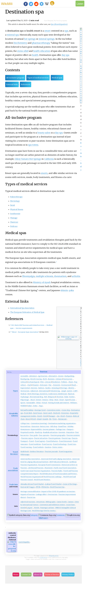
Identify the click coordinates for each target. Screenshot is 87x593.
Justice (69, 391)
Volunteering (55, 391)
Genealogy (55, 388)
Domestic (56, 385)
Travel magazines (65, 451)
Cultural (23, 382)
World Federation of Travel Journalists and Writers (58, 474)
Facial (12, 205)
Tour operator (44, 435)
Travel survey (47, 444)
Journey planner (49, 429)
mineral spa (13, 35)
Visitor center (57, 447)
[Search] (52, 3)
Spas (80, 362)
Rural (33, 400)
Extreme (34, 388)
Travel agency (40, 441)
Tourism (43, 372)
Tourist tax (31, 497)
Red (45, 397)
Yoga (41, 406)
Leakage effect (41, 494)
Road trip (38, 432)
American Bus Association (30, 459)
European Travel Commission (49, 465)
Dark (29, 385)
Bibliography (51, 502)
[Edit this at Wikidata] (12, 551)
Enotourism (67, 379)
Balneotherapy (16, 197)
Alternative (52, 376)
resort (47, 31)
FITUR (38, 487)
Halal (66, 397)
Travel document (65, 441)
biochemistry (20, 43)
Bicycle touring (36, 379)
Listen (80, 3)
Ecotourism (65, 385)
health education (41, 51)
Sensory (45, 400)
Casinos (71, 502)
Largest (29, 508)
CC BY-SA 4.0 (43, 557)
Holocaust (43, 385)
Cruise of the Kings (70, 484)
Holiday (70, 426)
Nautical (71, 394)
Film (42, 382)
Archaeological (33, 382)
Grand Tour (62, 426)
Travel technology (60, 444)
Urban (38, 403)
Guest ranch (47, 413)
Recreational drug (36, 397)
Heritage (64, 388)
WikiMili (7, 3)
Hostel (39, 416)
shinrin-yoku (67, 290)
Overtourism (52, 494)
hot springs (30, 39)
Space (67, 400)
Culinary (59, 379)
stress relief (22, 51)
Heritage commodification (30, 491)
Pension (69, 416)
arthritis (76, 276)
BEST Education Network (59, 462)
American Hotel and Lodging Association (56, 459)
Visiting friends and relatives (58, 403)
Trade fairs (13, 484)
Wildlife (23, 406)
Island (39, 419)
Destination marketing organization (62, 423)
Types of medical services (38, 78)
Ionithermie (15, 214)
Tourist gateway (54, 438)
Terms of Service (52, 574)
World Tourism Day (57, 487)
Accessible (24, 376)
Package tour (61, 429)
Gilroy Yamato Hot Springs (28, 159)
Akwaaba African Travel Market (32, 484)
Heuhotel (56, 413)
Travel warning (26, 447)
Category (33, 515)
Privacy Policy (68, 574)
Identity (71, 388)
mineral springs (47, 39)
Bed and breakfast (27, 410)
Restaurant (62, 419)
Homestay (65, 413)
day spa (65, 55)
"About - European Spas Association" (25, 332)
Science (38, 400)
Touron (74, 438)
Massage (13, 218)
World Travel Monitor (42, 480)
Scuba (35, 406)
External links (12, 84)
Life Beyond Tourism (36, 468)
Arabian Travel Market (53, 484)
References (25, 84)
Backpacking (69, 376)
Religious (51, 397)
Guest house (37, 413)
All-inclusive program (15, 78)
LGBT (75, 391)
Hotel (45, 416)
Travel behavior (52, 441)
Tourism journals (51, 451)
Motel (62, 416)
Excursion (35, 426)
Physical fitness (16, 209)
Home (15, 574)
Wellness (73, 403)
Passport (70, 429)
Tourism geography (58, 435)
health (35, 55)
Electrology (15, 201)
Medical (23, 394)
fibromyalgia (28, 276)
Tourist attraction (40, 438)
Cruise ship (66, 410)
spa (66, 31)
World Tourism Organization (31, 477)
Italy (81, 166)
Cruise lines (70, 505)
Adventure (33, 376)
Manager (52, 416)
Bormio (81, 149)
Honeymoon (25, 429)
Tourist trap (66, 438)
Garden (48, 388)
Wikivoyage (24, 454)
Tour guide (34, 435)
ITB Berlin (45, 487)
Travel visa (72, 444)
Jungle (64, 391)
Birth (45, 379)
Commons (60, 515)
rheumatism (60, 276)
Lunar (73, 400)
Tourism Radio (56, 471)
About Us (38, 574)
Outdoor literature (37, 451)
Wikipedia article (53, 556)
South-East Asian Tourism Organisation (35, 471)
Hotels (22, 508)
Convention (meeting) (39, 423)
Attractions (40, 502)
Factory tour (44, 426)
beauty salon (43, 132)
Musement (49, 468)
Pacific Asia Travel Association (65, 468)
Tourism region (27, 438)
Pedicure (14, 226)
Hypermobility (36, 429)
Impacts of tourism (27, 494)
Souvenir (62, 432)
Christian (59, 397)
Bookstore (56, 382)
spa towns (33, 145)
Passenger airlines (47, 508)
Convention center (53, 410)
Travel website (38, 447)
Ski (50, 419)
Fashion (41, 388)
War (49, 385)
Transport (24, 441)
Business (51, 379)
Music (71, 382)
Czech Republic (24, 542)
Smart (61, 400)
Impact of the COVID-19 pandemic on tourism (58, 491)
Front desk (28, 413)
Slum (56, 400)
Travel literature (14, 453)
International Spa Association (22, 308)
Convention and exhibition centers (52, 505)
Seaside (45, 419)
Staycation (70, 432)
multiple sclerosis (44, 276)
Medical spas (57, 78)
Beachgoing (24, 379)
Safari (30, 406)
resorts (44, 173)
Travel (31, 441)
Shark (74, 385)
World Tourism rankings (52, 477)
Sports (22, 403)
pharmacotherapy (41, 43)
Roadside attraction (50, 432)
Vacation (48, 447)
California (49, 159)
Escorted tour (25, 426)
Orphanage (24, 397)
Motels (36, 508)
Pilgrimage (24, 400)
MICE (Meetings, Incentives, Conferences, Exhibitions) (47, 394)
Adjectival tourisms (27, 502)
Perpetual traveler (27, 432)
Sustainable (30, 403)
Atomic (61, 376)
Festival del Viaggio (27, 487)
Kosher (72, 397)
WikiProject (43, 518)
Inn (58, 416)
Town (55, 419)
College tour (25, 423)
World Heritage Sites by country (43, 511)
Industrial (34, 391)
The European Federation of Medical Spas (27, 312)
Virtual (44, 403)
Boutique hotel (40, 410)
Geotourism (24, 391)
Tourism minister (73, 435)
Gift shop (53, 426)
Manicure (14, 222)
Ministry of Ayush (42, 282)
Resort (28, 419)
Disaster (36, 385)
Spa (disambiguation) (59, 24)
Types (15, 391)
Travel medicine (35, 444)
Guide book (24, 451)
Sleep (51, 400)
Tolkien (64, 382)
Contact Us (26, 574)
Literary (48, 382)
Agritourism (42, 376)
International (44, 391)
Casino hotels (62, 502)
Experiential (25, 388)
